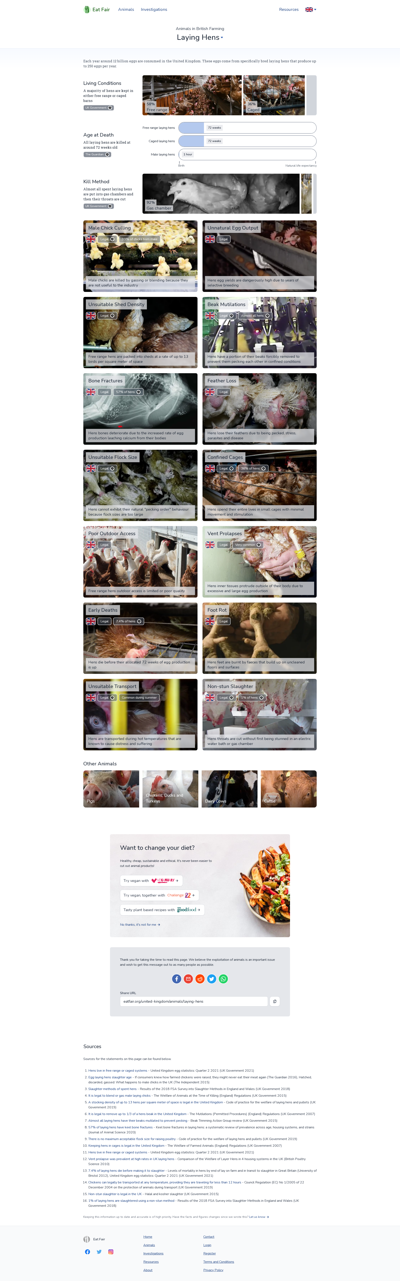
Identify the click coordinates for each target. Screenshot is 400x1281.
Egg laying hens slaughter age (110, 1077)
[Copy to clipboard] (275, 1001)
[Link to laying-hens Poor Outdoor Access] (191, 529)
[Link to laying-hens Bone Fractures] (191, 376)
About (147, 1270)
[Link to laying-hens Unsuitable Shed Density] (191, 300)
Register (209, 1253)
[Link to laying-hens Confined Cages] (310, 453)
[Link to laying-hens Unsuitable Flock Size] (191, 453)
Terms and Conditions (218, 1262)
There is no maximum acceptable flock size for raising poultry (132, 1139)
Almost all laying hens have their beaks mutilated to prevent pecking (137, 1120)
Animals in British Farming (200, 28)
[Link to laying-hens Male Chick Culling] (191, 223)
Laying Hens (198, 37)
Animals (126, 9)
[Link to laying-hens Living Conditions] (125, 83)
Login (207, 1245)
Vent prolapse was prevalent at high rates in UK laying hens (131, 1159)
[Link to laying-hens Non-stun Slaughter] (310, 682)
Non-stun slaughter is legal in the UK (115, 1194)
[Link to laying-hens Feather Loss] (310, 376)
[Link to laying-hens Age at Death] (117, 135)
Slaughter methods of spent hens (112, 1089)
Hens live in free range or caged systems (117, 1070)
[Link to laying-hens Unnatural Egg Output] (310, 223)
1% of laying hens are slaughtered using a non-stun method (131, 1200)
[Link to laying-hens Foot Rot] (310, 606)
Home (147, 1237)
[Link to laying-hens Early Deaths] (191, 606)
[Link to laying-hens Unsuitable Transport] (191, 682)
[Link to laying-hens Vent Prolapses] (310, 529)
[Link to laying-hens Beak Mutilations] (310, 300)
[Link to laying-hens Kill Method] (113, 182)
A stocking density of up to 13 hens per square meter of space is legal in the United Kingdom (155, 1102)
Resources (289, 9)
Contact (208, 1237)
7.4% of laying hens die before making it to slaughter (126, 1170)
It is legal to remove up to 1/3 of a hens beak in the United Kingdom (137, 1114)
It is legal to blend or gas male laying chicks (119, 1095)
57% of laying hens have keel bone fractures (120, 1127)
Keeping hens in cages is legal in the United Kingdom (126, 1145)
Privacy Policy (213, 1270)
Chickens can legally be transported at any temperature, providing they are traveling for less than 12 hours (164, 1182)
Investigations (154, 9)
